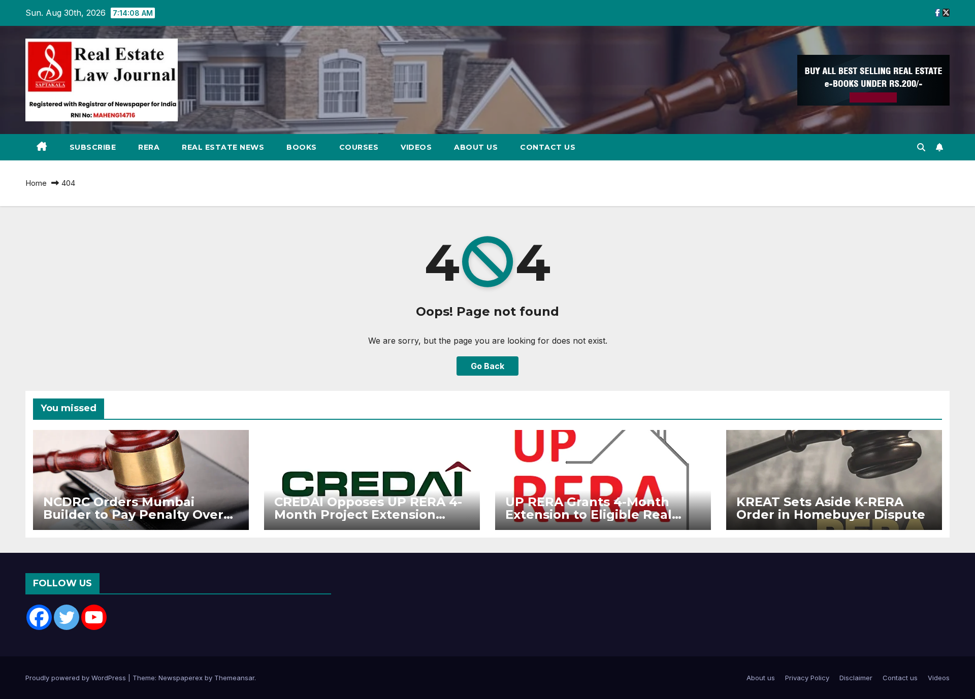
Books (301, 147)
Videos (416, 147)
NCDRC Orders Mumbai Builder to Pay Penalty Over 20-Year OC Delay (133, 514)
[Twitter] (66, 617)
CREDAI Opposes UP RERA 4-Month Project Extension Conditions (368, 514)
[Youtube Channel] (94, 617)
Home (36, 183)
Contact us (547, 147)
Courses (359, 147)
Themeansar (234, 678)
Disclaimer (855, 678)
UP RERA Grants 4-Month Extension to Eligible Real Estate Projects (588, 514)
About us (476, 147)
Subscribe (93, 147)
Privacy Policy (807, 678)
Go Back (487, 366)
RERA (148, 147)
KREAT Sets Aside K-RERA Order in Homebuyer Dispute (830, 508)
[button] (921, 147)
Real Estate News (223, 147)
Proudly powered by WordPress (76, 678)
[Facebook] (39, 617)
